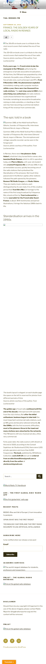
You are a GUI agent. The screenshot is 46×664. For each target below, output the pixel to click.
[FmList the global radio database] (17, 584)
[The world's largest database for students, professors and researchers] (23, 570)
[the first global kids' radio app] (15, 499)
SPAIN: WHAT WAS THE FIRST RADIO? (18, 520)
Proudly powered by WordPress (14, 647)
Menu (24, 12)
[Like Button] (6, 37)
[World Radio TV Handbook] (14, 485)
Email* (6, 544)
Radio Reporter (17, 3)
